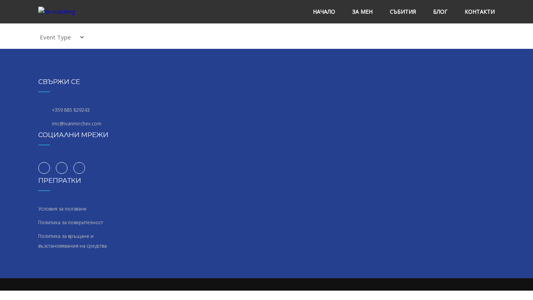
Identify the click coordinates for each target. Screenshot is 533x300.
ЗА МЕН (362, 11)
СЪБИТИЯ (403, 11)
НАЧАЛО (324, 11)
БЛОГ (440, 11)
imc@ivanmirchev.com (76, 123)
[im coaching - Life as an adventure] (64, 12)
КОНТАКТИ (480, 11)
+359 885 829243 (71, 110)
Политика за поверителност (70, 222)
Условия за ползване (62, 208)
